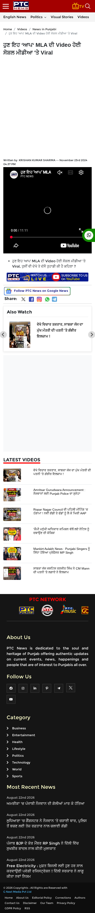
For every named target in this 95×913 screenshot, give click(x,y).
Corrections (63, 897)
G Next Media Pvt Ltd (17, 891)
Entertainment (23, 735)
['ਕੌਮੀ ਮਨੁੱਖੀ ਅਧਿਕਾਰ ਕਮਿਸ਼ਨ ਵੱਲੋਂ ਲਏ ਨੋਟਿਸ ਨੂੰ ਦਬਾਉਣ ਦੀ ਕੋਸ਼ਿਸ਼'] (12, 534)
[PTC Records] (47, 610)
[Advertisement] (47, 105)
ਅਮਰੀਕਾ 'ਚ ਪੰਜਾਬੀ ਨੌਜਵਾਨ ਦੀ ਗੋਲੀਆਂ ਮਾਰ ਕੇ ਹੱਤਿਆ (46, 803)
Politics (36, 17)
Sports (17, 776)
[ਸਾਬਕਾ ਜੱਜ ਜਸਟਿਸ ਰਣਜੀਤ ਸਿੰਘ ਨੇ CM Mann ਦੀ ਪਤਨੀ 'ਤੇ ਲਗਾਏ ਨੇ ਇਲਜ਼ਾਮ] (12, 573)
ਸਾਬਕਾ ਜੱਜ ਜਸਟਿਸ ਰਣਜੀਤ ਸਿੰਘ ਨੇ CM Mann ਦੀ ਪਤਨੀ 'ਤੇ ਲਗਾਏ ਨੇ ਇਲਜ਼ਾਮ (61, 570)
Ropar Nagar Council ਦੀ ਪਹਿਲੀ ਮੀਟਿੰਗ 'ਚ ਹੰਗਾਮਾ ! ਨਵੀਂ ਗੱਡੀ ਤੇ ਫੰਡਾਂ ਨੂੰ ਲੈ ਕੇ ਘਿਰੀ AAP (60, 511)
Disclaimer (30, 903)
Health (17, 742)
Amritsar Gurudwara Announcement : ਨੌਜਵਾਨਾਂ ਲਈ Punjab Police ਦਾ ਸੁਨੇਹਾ (59, 491)
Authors (79, 897)
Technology (21, 762)
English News (14, 17)
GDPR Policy (13, 908)
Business (19, 728)
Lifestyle (18, 749)
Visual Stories (62, 17)
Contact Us (12, 903)
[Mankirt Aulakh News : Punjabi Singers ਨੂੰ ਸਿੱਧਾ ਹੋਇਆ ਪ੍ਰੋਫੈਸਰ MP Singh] (12, 553)
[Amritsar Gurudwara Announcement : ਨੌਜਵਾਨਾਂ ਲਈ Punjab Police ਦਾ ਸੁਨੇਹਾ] (12, 494)
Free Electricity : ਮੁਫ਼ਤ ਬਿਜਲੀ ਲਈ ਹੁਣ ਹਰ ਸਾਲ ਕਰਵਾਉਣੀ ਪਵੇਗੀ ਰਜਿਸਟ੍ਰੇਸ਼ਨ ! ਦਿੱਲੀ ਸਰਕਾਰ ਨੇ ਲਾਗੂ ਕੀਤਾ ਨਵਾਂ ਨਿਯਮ (45, 871)
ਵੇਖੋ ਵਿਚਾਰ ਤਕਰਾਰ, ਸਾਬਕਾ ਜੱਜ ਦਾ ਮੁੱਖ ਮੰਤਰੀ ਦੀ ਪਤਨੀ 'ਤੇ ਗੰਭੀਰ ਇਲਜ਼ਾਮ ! (60, 330)
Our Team (46, 903)
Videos (83, 17)
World (16, 769)
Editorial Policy (42, 897)
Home (7, 29)
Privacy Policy (66, 903)
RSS (27, 908)
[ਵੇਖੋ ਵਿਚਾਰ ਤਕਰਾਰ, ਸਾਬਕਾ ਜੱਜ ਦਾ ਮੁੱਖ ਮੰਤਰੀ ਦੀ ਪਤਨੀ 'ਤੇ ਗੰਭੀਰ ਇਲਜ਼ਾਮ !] (12, 475)
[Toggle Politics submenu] (45, 17)
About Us (22, 897)
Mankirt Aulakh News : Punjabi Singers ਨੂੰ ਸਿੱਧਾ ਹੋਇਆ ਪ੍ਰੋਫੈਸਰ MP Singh (61, 550)
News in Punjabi (44, 29)
